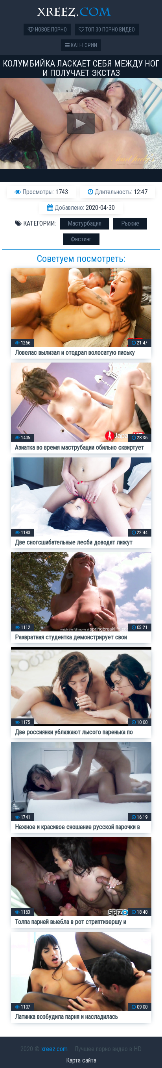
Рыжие (130, 223)
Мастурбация (84, 223)
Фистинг (81, 239)
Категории (83, 45)
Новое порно (50, 29)
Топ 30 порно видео (109, 29)
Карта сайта (81, 1060)
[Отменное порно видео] (81, 12)
